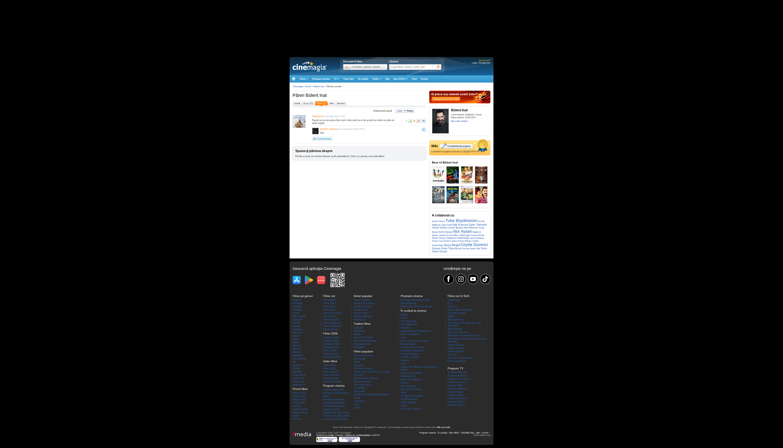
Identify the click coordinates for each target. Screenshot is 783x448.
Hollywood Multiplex (334, 402)
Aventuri (297, 306)
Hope (404, 392)
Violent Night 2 (456, 351)
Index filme (330, 361)
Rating (410, 110)
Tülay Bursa (454, 248)
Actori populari (331, 378)
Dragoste (298, 319)
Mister (296, 342)
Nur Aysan (462, 231)
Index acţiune (330, 371)
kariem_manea (328, 129)
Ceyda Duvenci (474, 244)
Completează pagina (459, 146)
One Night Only (409, 324)
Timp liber (348, 79)
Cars (403, 337)
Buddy (357, 334)
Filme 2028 (329, 300)
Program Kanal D (457, 382)
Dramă (296, 322)
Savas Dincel (438, 221)
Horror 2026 (330, 350)
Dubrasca (317, 116)
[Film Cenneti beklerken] (481, 175)
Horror (296, 335)
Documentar (299, 316)
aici (358, 156)
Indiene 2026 (330, 353)
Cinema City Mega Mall (336, 415)
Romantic (298, 355)
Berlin (296, 415)
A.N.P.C (376, 435)
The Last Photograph (365, 340)
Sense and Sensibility (460, 309)
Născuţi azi (360, 319)
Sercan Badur (469, 248)
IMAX (326, 396)
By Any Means (408, 344)
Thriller (296, 368)
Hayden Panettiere (364, 303)
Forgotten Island (457, 313)
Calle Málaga (408, 402)
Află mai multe (443, 427)
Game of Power (456, 348)
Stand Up (298, 365)
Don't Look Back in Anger (414, 340)
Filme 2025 (329, 309)
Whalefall (359, 347)
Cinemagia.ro (310, 66)
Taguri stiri (298, 378)
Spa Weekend (408, 303)
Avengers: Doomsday (459, 357)
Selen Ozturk (439, 251)
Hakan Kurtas (439, 227)
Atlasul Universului (411, 389)
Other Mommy (455, 319)
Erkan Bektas (465, 241)
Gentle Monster (409, 399)
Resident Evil (408, 376)
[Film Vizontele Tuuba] (466, 175)
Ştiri (387, 79)
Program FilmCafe (458, 388)
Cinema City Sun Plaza (336, 412)
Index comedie (331, 375)
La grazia (359, 401)
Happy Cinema (331, 409)
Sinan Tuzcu (439, 238)
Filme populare (363, 351)
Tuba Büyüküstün (461, 220)
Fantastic (298, 329)
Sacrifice (405, 327)
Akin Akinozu (471, 227)
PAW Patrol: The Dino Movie (416, 306)
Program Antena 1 (458, 375)
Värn (403, 363)
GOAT (357, 407)
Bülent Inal (316, 95)
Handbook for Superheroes (416, 331)
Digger (451, 316)
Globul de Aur (300, 412)
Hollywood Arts (362, 344)
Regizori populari (332, 381)
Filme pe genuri (303, 296)
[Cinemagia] (294, 79)
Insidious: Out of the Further (416, 300)
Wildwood (359, 331)
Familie (297, 326)
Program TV (299, 384)
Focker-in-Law (455, 344)
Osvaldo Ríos (361, 309)
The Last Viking (362, 384)
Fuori (403, 318)
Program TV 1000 (457, 398)
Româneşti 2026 (332, 357)
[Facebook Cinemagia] (448, 279)
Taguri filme (299, 375)
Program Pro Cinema (459, 378)
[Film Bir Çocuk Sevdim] (466, 195)
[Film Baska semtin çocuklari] (452, 175)
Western (297, 371)
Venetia (297, 419)
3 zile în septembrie (411, 373)
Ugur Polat (446, 225)
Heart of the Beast (410, 379)
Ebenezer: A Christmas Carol (463, 335)
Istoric (296, 339)
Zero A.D (452, 354)
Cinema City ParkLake (335, 419)
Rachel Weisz (361, 313)
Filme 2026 (329, 306)
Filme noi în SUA (458, 296)
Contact (339, 435)
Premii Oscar (300, 393)
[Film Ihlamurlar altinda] (452, 195)
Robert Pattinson (363, 316)
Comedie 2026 (331, 344)
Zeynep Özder (440, 248)
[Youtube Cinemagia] (473, 279)
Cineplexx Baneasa (334, 406)
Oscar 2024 (299, 402)
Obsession (360, 358)
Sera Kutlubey (477, 238)
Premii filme (300, 389)
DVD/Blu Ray (467, 432)
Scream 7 (359, 375)
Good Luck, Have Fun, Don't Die (371, 371)
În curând (363, 79)
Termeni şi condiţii (325, 435)
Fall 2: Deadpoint (410, 334)
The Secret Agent (363, 368)
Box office (454, 432)
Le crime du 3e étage (412, 347)
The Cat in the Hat (458, 332)
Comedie (298, 309)
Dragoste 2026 (331, 347)
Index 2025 (329, 368)
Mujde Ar (477, 232)
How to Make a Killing (366, 378)
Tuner (357, 397)
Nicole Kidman (362, 300)
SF (294, 362)
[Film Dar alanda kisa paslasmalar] (438, 175)
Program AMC (455, 385)
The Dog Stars (409, 321)
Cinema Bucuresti (333, 389)
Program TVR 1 (456, 401)
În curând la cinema (413, 310)
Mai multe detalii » (459, 121)
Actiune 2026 (330, 340)
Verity (404, 405)
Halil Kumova (460, 224)
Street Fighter (455, 329)
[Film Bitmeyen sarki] (481, 195)
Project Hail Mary (363, 355)
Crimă (296, 313)
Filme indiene (330, 329)
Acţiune (297, 300)
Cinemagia (298, 86)
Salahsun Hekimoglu (458, 238)
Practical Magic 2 (410, 353)
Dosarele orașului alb (413, 350)
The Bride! (359, 388)
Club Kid (358, 327)
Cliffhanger (454, 300)
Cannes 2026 (300, 409)
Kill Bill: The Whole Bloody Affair (371, 394)
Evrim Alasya (445, 232)
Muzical (297, 349)
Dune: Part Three (363, 337)
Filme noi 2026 (331, 337)
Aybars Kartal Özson (442, 235)
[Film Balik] (438, 195)
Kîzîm (357, 362)
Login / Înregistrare (481, 63)
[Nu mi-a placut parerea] (418, 121)
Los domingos (408, 386)
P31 (450, 303)
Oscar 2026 (299, 396)
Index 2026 (329, 365)
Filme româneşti (332, 326)
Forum (424, 79)
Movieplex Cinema (333, 399)
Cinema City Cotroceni (335, 393)
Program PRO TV (457, 372)
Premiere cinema (332, 313)
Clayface (452, 306)
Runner (405, 382)
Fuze (356, 404)
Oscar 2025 (299, 399)
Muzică (297, 345)
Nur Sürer (481, 248)
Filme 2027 (329, 303)
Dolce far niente (362, 381)
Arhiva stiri (298, 381)
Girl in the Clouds (410, 408)
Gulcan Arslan (477, 235)
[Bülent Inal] (440, 132)
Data (399, 110)
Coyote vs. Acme (410, 357)
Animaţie (297, 303)
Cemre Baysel (455, 227)
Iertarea (405, 360)
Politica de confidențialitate (358, 435)
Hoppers (358, 365)
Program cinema (321, 79)
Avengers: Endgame (412, 395)
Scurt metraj (299, 358)
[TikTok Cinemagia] (485, 279)
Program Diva (455, 392)
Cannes (297, 406)
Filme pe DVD (331, 319)
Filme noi (329, 296)
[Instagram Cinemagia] (461, 279)
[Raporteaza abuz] (424, 121)
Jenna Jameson (363, 306)
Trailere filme (362, 323)
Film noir (297, 332)
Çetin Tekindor (478, 224)
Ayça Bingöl (452, 245)
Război (297, 352)
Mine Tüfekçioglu (461, 235)
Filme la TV (329, 316)
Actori (308, 86)
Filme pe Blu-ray (332, 322)
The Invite (359, 391)
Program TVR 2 (456, 405)
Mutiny (404, 314)
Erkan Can (437, 241)
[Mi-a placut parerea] (410, 121)
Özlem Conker (450, 241)
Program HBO (455, 395)
